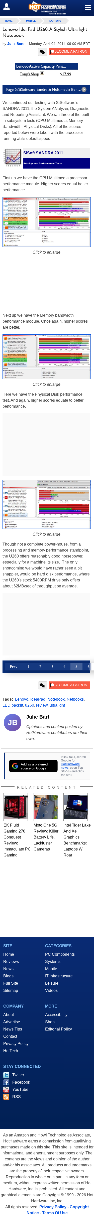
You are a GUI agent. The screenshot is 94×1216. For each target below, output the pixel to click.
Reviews (11, 961)
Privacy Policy (16, 1043)
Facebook (21, 1082)
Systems (52, 961)
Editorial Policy (58, 1029)
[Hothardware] (47, 7)
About (8, 1015)
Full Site (10, 983)
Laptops (55, 20)
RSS (16, 1097)
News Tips (12, 1029)
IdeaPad (37, 699)
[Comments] (42, 52)
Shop (50, 1022)
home (9, 20)
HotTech (10, 1051)
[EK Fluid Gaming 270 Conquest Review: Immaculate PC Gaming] (16, 807)
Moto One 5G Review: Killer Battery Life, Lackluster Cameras (46, 837)
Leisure (51, 983)
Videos (51, 990)
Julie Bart (37, 717)
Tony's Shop (29, 74)
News (8, 969)
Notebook (56, 699)
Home (8, 954)
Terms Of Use (55, 1213)
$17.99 (65, 74)
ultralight (57, 705)
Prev (13, 666)
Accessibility (56, 1015)
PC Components (60, 954)
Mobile (31, 20)
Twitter (18, 1075)
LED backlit (13, 705)
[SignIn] (10, 6)
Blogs (8, 976)
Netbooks (75, 699)
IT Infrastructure (59, 976)
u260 (29, 705)
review (42, 705)
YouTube (20, 1089)
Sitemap (10, 990)
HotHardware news (70, 765)
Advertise (11, 1022)
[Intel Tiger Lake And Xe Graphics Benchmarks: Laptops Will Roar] (75, 807)
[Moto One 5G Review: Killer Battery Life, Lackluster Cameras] (46, 807)
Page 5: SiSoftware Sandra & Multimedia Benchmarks (48, 89)
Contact (10, 1036)
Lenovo (21, 699)
